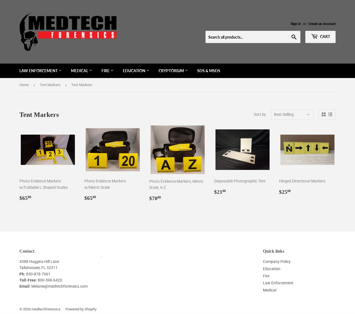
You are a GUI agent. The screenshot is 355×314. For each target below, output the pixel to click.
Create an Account (322, 24)
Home (24, 85)
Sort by (260, 114)
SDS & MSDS (208, 70)
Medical (80, 70)
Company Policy (277, 261)
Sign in (296, 24)
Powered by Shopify (81, 309)
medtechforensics (46, 309)
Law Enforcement (39, 70)
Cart (324, 36)
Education (134, 70)
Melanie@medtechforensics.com (59, 286)
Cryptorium (172, 70)
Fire (106, 70)
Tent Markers (50, 85)
